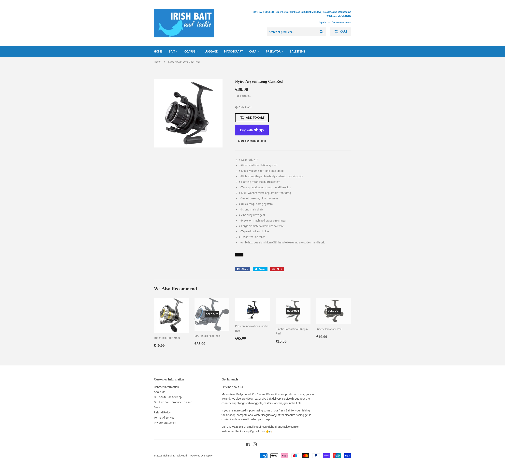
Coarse (190, 51)
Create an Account (341, 22)
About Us (159, 391)
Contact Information (166, 387)
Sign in (322, 22)
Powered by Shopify (201, 455)
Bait (172, 51)
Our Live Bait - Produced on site (173, 402)
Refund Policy (162, 412)
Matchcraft (233, 51)
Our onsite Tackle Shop (168, 397)
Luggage (211, 51)
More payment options (252, 140)
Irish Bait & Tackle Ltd (175, 455)
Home (158, 51)
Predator (273, 51)
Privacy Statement (165, 422)
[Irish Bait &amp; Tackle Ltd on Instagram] (255, 445)
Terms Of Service (164, 417)
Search (158, 407)
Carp (253, 51)
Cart (343, 31)
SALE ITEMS (297, 51)
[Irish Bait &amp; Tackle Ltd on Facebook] (248, 445)
